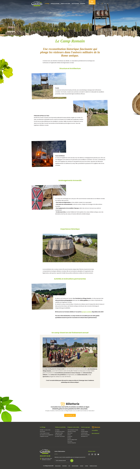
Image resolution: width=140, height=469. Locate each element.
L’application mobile (59, 433)
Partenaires (64, 465)
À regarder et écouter (44, 436)
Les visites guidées (58, 434)
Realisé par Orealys (93, 465)
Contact (81, 465)
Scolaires (82, 429)
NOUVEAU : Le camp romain (45, 429)
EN (104, 3)
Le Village (47, 3)
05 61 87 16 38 (45, 456)
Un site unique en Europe (44, 433)
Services (69, 434)
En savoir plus (69, 415)
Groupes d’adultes (84, 431)
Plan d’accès (70, 433)
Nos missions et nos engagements (46, 434)
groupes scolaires (86, 312)
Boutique (69, 438)
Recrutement (95, 433)
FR (102, 3)
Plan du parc (70, 441)
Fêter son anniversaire (85, 434)
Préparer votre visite (65, 3)
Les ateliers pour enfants (59, 431)
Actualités (82, 3)
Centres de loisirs (84, 433)
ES (107, 3)
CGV (69, 465)
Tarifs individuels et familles (73, 429)
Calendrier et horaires (72, 431)
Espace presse (58, 465)
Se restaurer (70, 436)
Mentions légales (75, 465)
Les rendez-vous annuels (60, 436)
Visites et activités (55, 3)
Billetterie (97, 427)
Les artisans (57, 429)
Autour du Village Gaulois (72, 439)
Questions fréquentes (72, 442)
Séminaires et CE (84, 436)
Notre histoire (42, 431)
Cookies (86, 465)
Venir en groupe (75, 3)
